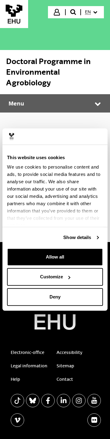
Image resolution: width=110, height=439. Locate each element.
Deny (55, 296)
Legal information (29, 365)
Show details (77, 237)
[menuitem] (92, 12)
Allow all (55, 256)
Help (15, 379)
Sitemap (65, 365)
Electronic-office (27, 352)
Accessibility (69, 352)
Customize (51, 276)
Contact (65, 379)
